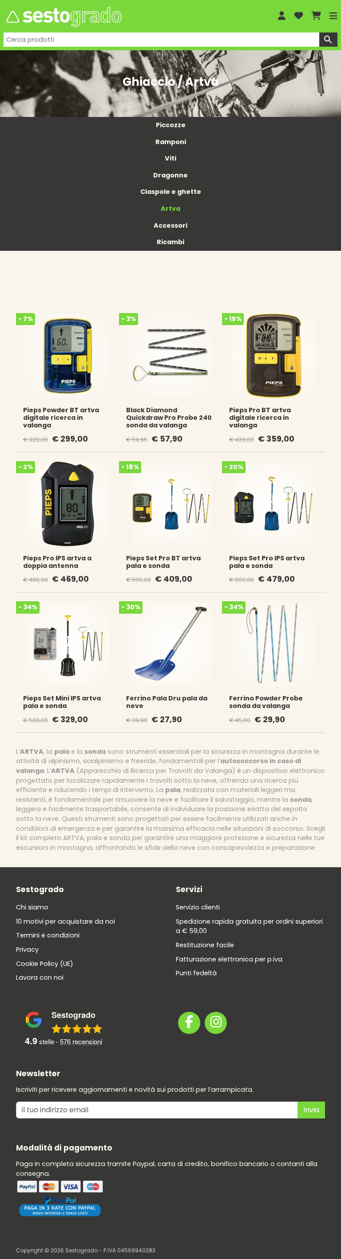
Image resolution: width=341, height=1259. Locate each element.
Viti (170, 158)
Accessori (170, 225)
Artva (170, 208)
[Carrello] (316, 16)
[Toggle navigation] (333, 16)
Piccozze (171, 125)
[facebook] (189, 1023)
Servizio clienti (198, 907)
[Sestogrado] (134, 17)
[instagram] (216, 1023)
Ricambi (170, 241)
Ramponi (170, 141)
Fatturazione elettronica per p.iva (229, 959)
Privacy (27, 949)
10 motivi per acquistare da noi (65, 921)
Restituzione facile (205, 945)
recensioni (81, 1041)
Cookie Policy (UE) (44, 963)
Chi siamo (32, 907)
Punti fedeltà (196, 973)
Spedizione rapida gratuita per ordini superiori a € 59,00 (249, 926)
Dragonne (170, 175)
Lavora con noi (39, 977)
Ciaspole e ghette (170, 191)
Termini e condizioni (47, 935)
